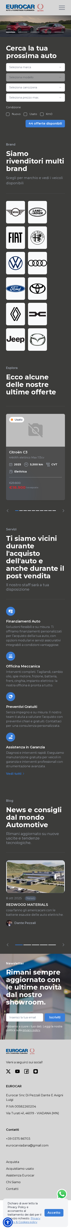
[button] (8, 1222)
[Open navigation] (62, 8)
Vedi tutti (14, 773)
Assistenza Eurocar (20, 1175)
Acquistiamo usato (20, 1168)
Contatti (12, 1189)
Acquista (12, 1162)
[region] (35, 463)
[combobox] (35, 67)
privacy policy (31, 1030)
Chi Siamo (13, 1182)
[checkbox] (7, 114)
